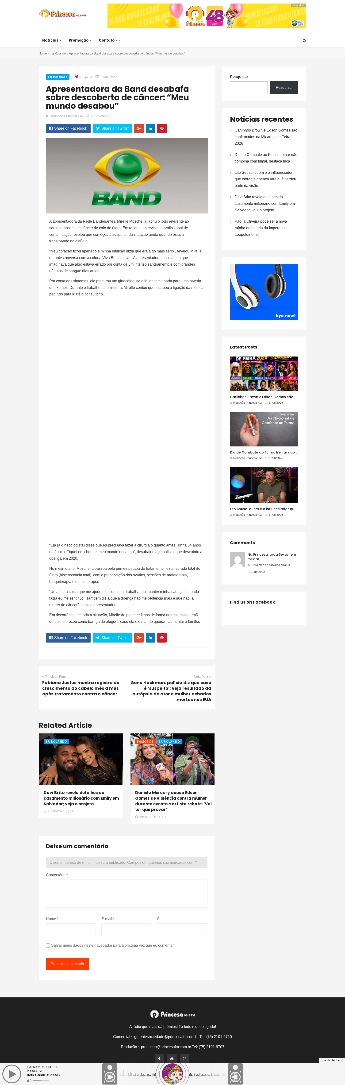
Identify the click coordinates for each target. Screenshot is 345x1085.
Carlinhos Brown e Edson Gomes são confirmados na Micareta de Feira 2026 (266, 136)
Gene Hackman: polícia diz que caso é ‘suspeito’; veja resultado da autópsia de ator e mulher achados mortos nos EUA (170, 691)
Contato (107, 40)
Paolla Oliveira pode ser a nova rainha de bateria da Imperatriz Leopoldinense (261, 227)
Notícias (50, 40)
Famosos (145, 742)
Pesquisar (239, 77)
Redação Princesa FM (66, 116)
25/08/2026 (56, 811)
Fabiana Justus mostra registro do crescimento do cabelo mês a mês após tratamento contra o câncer (80, 688)
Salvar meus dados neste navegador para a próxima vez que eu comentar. (112, 945)
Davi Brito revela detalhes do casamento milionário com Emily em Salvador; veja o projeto (81, 798)
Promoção (79, 40)
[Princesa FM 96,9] (63, 14)
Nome (52, 919)
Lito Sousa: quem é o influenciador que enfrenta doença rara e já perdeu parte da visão (265, 179)
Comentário (57, 875)
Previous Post (55, 676)
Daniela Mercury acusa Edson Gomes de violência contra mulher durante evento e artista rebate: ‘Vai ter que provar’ (173, 801)
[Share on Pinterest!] (162, 128)
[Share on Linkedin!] (150, 128)
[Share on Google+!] (139, 128)
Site (160, 919)
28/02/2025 (99, 116)
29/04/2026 (147, 817)
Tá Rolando (58, 53)
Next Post (201, 676)
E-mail (108, 919)
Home (43, 53)
